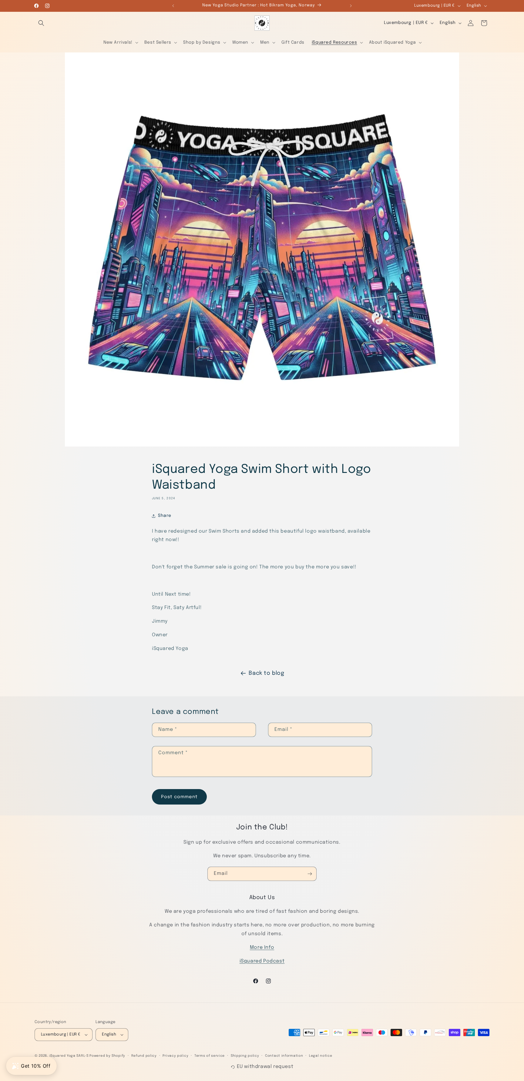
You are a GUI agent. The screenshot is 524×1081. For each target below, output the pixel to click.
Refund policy (144, 1056)
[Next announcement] (351, 6)
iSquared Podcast (262, 961)
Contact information (284, 1056)
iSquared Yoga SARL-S (69, 1056)
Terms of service (209, 1056)
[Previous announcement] (173, 6)
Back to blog (266, 673)
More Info (262, 947)
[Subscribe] (309, 874)
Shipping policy (245, 1056)
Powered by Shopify (107, 1056)
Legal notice (320, 1056)
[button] (41, 23)
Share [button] (164, 516)
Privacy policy (175, 1056)
